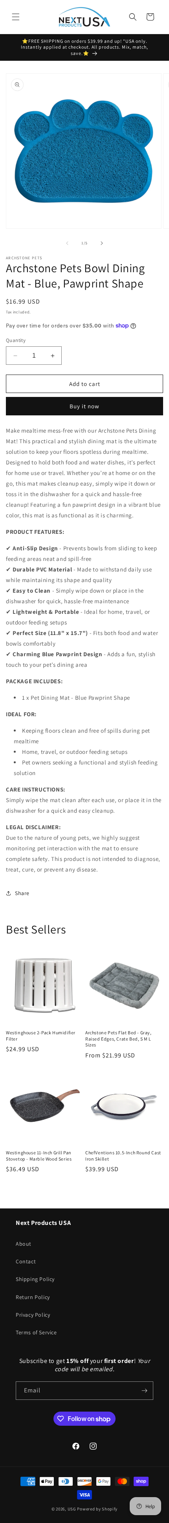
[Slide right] (101, 243)
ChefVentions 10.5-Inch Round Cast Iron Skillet (123, 1156)
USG (72, 1509)
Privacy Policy (33, 1314)
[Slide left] (67, 243)
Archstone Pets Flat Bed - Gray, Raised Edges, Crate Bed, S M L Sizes (118, 1039)
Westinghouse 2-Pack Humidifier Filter (40, 1036)
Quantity (16, 340)
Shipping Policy (35, 1279)
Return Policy (33, 1297)
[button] (15, 16)
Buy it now (84, 406)
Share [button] (22, 893)
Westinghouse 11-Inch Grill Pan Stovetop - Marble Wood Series (39, 1156)
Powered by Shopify (97, 1509)
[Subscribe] (144, 1390)
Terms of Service (36, 1332)
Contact (26, 1261)
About (23, 1243)
